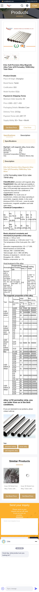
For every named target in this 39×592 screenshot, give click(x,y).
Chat (34, 5)
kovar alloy (23, 446)
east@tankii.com (9, 1)
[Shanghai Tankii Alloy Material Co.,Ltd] (9, 5)
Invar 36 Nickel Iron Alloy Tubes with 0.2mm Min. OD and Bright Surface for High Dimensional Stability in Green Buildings (11, 487)
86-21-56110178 (32, 1)
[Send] (36, 588)
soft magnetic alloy (11, 450)
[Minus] (36, 541)
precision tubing (10, 446)
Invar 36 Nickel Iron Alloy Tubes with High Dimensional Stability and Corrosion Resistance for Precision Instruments (27, 487)
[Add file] (2, 588)
